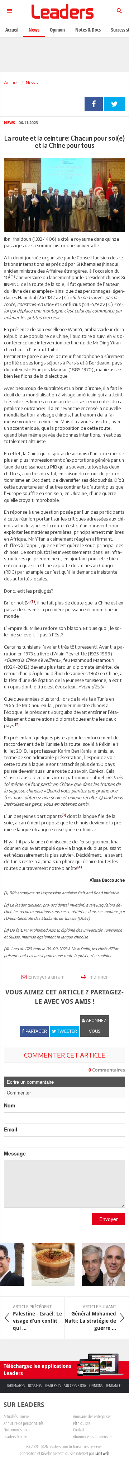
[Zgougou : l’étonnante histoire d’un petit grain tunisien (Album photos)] (48, 1264)
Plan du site (81, 1423)
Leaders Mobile (15, 1436)
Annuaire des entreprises (92, 1416)
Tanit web (102, 1453)
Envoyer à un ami (47, 977)
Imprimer (97, 977)
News (32, 82)
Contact (78, 1429)
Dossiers (35, 1386)
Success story (75, 1386)
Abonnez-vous (96, 1026)
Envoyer (108, 1219)
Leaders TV (53, 1386)
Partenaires (16, 1386)
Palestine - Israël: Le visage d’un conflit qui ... (37, 1317)
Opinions (96, 1386)
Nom (9, 1105)
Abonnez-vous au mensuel (92, 1436)
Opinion (57, 29)
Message (15, 1153)
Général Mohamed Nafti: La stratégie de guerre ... (90, 1317)
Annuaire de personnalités (23, 1423)
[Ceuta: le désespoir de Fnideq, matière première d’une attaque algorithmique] (98, 1264)
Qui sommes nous (17, 1429)
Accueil (11, 82)
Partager (94, 104)
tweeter (114, 104)
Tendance (113, 1386)
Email (10, 1129)
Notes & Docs (88, 29)
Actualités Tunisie (16, 1416)
